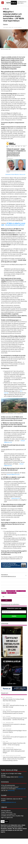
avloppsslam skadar (11, 590)
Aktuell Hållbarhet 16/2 (13, 474)
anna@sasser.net (20, 788)
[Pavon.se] (14, 688)
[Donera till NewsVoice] (14, 565)
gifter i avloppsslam (21, 590)
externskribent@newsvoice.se (8, 576)
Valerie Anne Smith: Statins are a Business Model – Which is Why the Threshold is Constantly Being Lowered (14, 759)
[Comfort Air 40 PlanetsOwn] (12, 642)
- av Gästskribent (18, 27)
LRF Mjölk (4, 592)
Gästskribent (4, 574)
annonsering (11, 790)
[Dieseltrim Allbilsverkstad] (12, 672)
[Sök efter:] (14, 596)
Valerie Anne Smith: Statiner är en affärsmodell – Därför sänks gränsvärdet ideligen (14, 751)
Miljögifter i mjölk (12, 592)
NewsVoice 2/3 (15, 498)
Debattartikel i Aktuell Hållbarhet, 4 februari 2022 (15, 174)
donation (21, 777)
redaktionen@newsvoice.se (8, 802)
